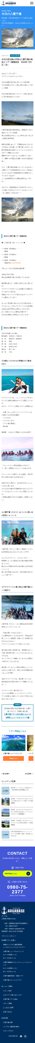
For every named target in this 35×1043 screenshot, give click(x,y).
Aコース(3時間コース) (10, 954)
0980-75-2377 (17, 889)
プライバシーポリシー (9, 936)
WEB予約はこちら (11, 873)
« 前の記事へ (6, 773)
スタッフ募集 (7, 1003)
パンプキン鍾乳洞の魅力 (11, 1026)
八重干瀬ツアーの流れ (10, 999)
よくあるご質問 (8, 1007)
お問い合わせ (7, 1012)
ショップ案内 (7, 986)
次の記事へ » (29, 773)
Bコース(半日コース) (9, 958)
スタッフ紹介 (7, 991)
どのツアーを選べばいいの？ (12, 995)
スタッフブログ (8, 1031)
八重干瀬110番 (8, 1022)
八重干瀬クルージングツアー (12, 980)
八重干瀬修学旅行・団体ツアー (13, 976)
